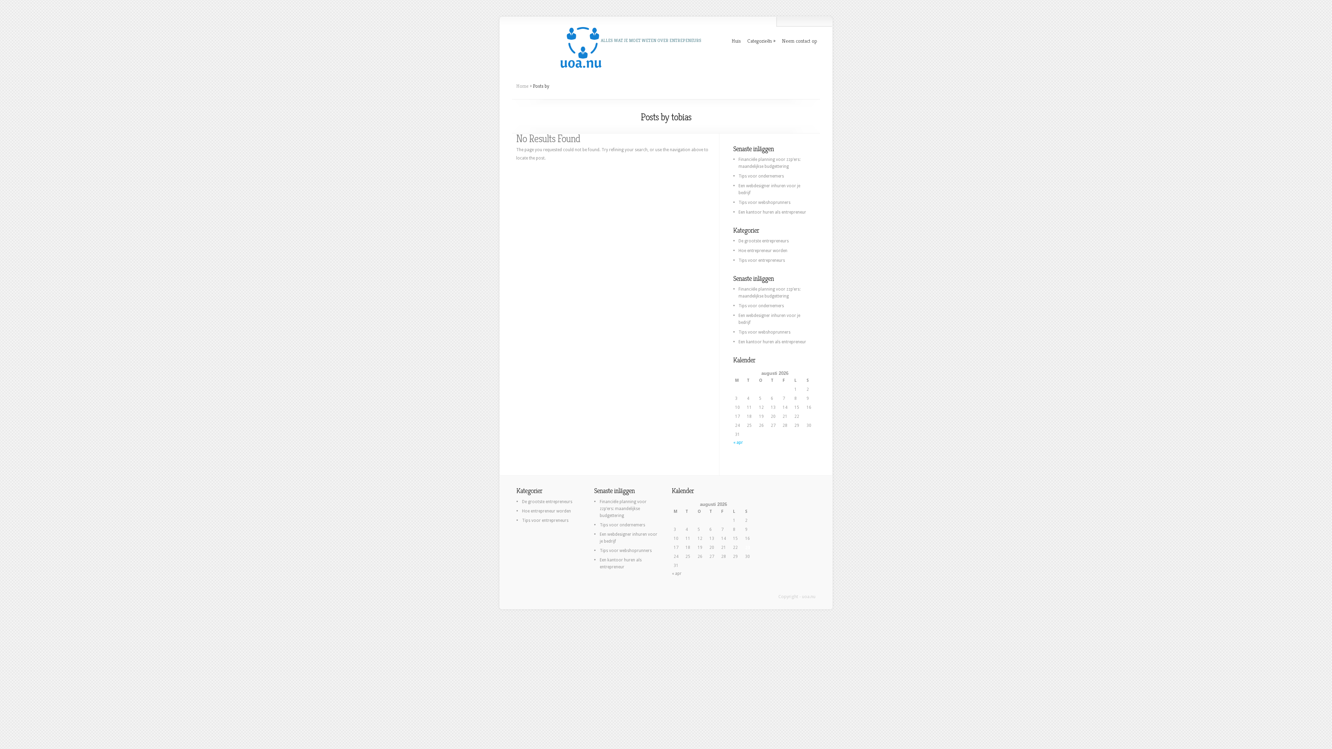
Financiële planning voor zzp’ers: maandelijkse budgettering (623, 508)
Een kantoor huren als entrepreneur (772, 212)
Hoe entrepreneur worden (762, 250)
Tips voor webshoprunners (764, 202)
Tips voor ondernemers (761, 176)
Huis (736, 40)
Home (522, 86)
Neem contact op (799, 40)
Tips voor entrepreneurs (761, 260)
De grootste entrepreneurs (763, 241)
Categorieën (759, 40)
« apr (738, 442)
